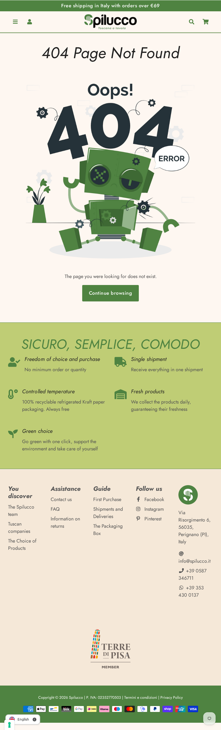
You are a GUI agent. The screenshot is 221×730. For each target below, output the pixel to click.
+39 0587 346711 (192, 574)
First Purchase (107, 499)
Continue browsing (110, 293)
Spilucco (76, 697)
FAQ (55, 509)
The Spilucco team (21, 510)
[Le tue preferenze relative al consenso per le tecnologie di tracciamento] (9, 725)
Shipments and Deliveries (108, 513)
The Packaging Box (108, 530)
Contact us (61, 499)
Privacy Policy (171, 697)
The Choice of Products (22, 544)
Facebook (153, 499)
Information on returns (65, 522)
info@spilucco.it (194, 561)
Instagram (153, 509)
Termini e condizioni (140, 697)
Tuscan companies (19, 527)
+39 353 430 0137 (191, 591)
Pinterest (152, 518)
